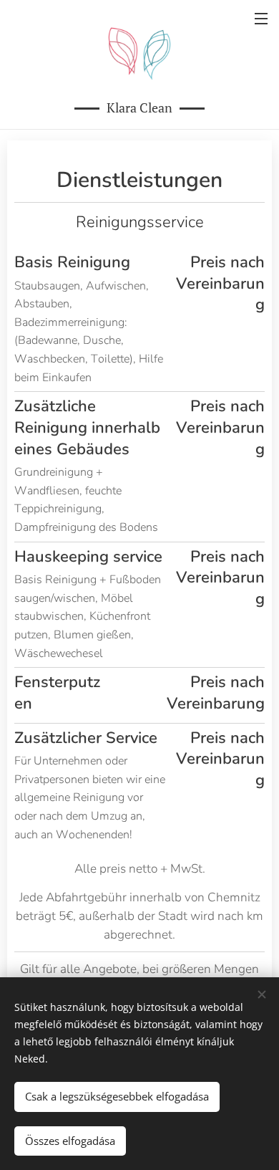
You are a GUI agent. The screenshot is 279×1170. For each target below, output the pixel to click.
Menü (261, 18)
